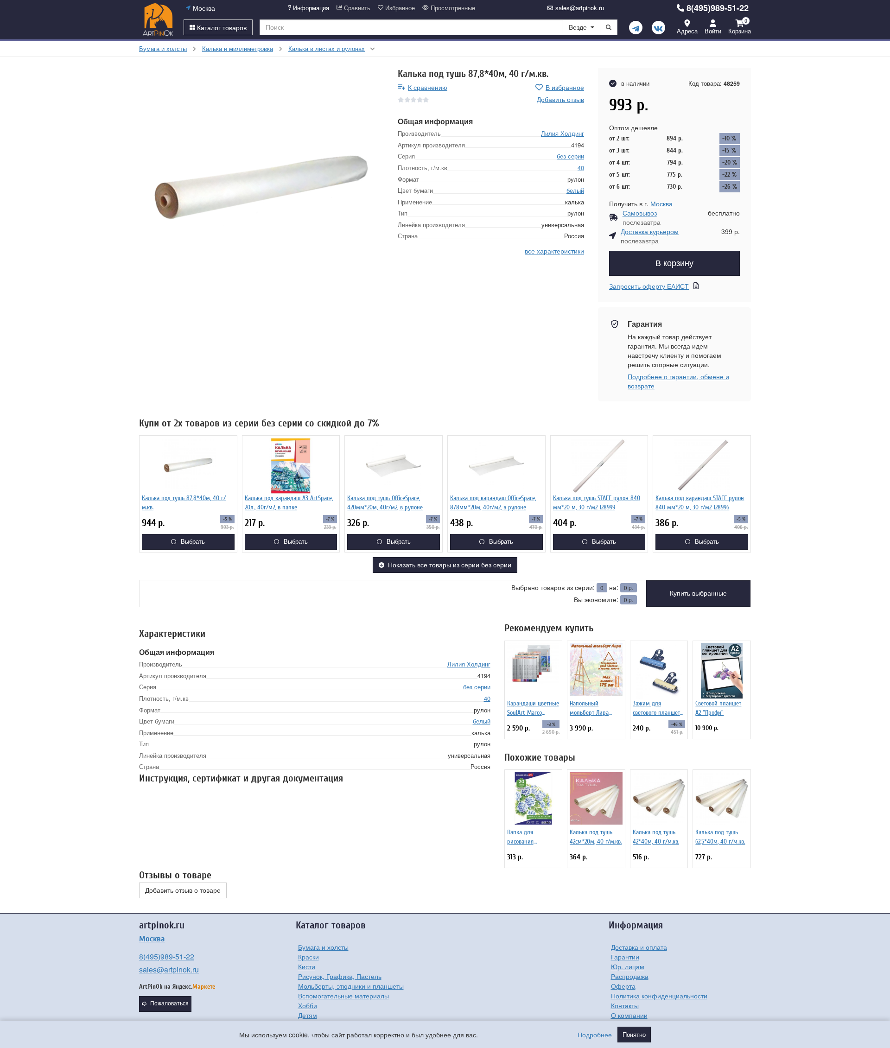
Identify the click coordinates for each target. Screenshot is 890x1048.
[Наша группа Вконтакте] (658, 27)
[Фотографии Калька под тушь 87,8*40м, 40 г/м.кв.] (261, 190)
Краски (308, 956)
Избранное (399, 8)
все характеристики (554, 250)
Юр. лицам (627, 966)
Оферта (623, 986)
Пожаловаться (169, 1003)
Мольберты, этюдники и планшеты (351, 986)
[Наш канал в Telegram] (635, 27)
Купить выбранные (698, 593)
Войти (713, 30)
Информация (310, 8)
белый (575, 190)
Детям (307, 1015)
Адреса (687, 30)
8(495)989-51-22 (718, 8)
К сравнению (427, 87)
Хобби (307, 1005)
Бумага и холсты (323, 947)
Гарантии (625, 956)
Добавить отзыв (560, 99)
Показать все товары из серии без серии (449, 565)
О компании (629, 1015)
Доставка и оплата (639, 947)
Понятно (634, 1034)
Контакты (625, 1005)
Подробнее (595, 1034)
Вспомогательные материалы (343, 995)
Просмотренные (452, 8)
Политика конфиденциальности (659, 995)
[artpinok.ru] (158, 19)
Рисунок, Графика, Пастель (339, 976)
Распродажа (629, 976)
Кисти (306, 966)
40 (581, 167)
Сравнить (356, 8)
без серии (570, 156)
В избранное (565, 87)
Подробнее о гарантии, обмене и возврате (678, 381)
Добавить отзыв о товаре (183, 890)
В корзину (674, 263)
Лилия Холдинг (562, 133)
